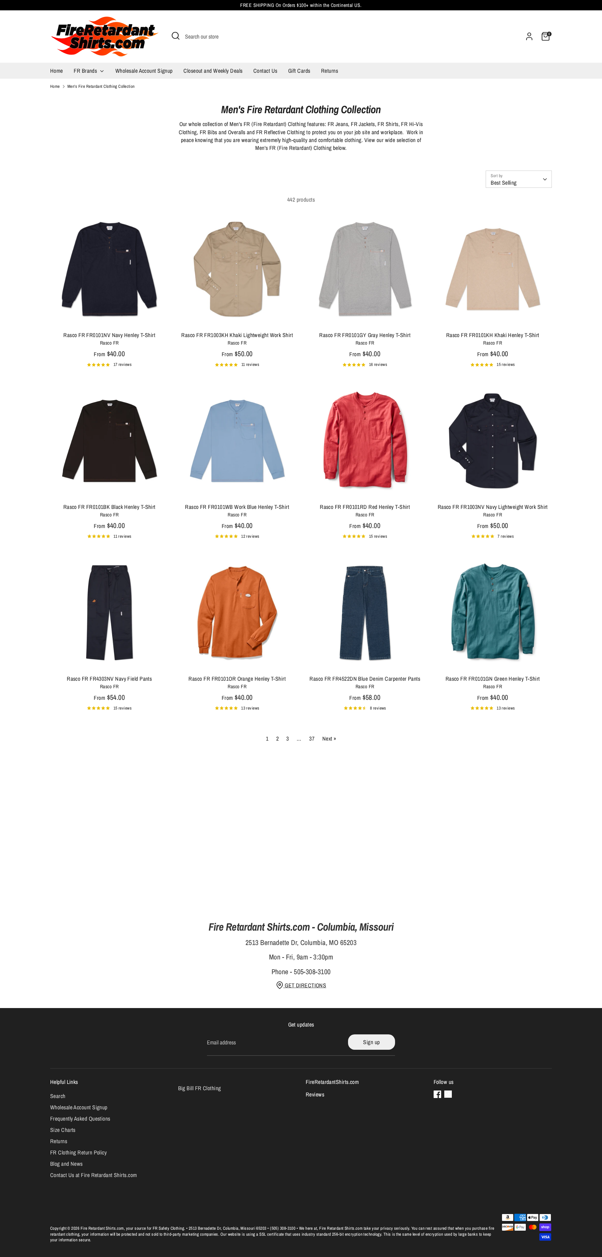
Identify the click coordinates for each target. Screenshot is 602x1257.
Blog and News (66, 1164)
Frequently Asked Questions (80, 1118)
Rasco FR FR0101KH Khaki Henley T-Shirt (492, 335)
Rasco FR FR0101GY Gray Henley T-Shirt (364, 335)
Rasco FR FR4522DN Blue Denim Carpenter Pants (364, 679)
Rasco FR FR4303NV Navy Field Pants (109, 679)
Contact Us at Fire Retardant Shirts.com (93, 1175)
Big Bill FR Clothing (199, 1088)
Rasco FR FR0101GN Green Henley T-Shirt (493, 679)
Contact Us (265, 71)
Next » (329, 738)
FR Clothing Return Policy (78, 1152)
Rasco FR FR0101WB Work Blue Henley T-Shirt (237, 507)
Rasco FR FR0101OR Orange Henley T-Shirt (237, 679)
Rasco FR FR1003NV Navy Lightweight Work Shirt (493, 507)
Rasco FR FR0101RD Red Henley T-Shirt (365, 507)
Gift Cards (299, 71)
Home (56, 71)
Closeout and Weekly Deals (212, 71)
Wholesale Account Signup (144, 71)
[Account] (529, 36)
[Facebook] (437, 1094)
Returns (329, 71)
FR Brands (86, 71)
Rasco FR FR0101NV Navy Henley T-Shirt (109, 335)
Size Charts (63, 1130)
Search (58, 1096)
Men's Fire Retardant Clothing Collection (101, 86)
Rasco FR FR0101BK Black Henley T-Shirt (109, 507)
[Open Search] (175, 35)
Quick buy (109, 317)
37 (311, 738)
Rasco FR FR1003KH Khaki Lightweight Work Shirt (237, 335)
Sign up (371, 1042)
